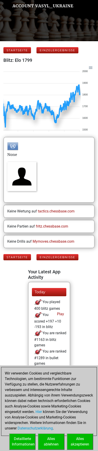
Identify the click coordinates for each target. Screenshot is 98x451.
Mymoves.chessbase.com (53, 241)
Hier (39, 412)
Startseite (17, 50)
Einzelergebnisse (57, 50)
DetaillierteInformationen (23, 441)
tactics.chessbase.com (56, 211)
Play (60, 314)
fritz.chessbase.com (52, 226)
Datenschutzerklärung (35, 428)
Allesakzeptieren (80, 441)
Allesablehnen (51, 441)
